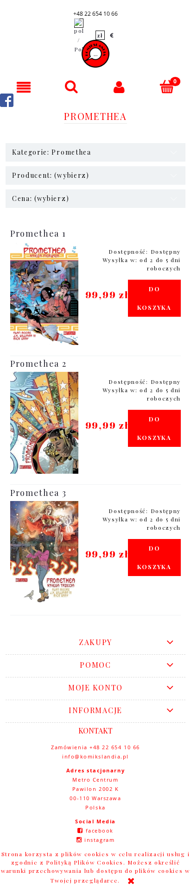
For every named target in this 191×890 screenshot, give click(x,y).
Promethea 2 (38, 363)
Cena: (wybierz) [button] (40, 198)
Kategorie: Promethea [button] (51, 152)
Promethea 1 (38, 233)
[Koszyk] (167, 86)
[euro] (112, 35)
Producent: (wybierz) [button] (50, 175)
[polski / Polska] (78, 35)
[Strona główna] (95, 54)
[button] (24, 87)
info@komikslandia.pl (95, 756)
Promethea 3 (38, 492)
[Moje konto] (119, 87)
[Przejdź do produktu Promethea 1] (44, 293)
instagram (99, 839)
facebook (100, 830)
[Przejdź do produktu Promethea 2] (44, 423)
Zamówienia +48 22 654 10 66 (95, 747)
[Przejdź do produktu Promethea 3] (44, 552)
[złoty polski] (100, 35)
